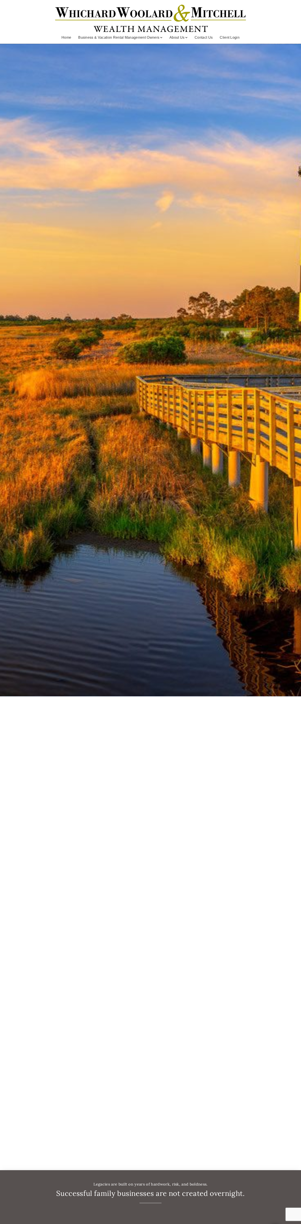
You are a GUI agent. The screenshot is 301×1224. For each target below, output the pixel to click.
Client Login (230, 37)
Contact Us (204, 37)
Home (66, 37)
